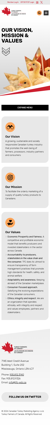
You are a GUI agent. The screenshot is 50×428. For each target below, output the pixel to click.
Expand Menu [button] (25, 107)
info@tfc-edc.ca (17, 382)
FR (37, 2)
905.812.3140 (17, 374)
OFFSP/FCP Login (27, 2)
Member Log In (13, 2)
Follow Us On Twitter (25, 397)
